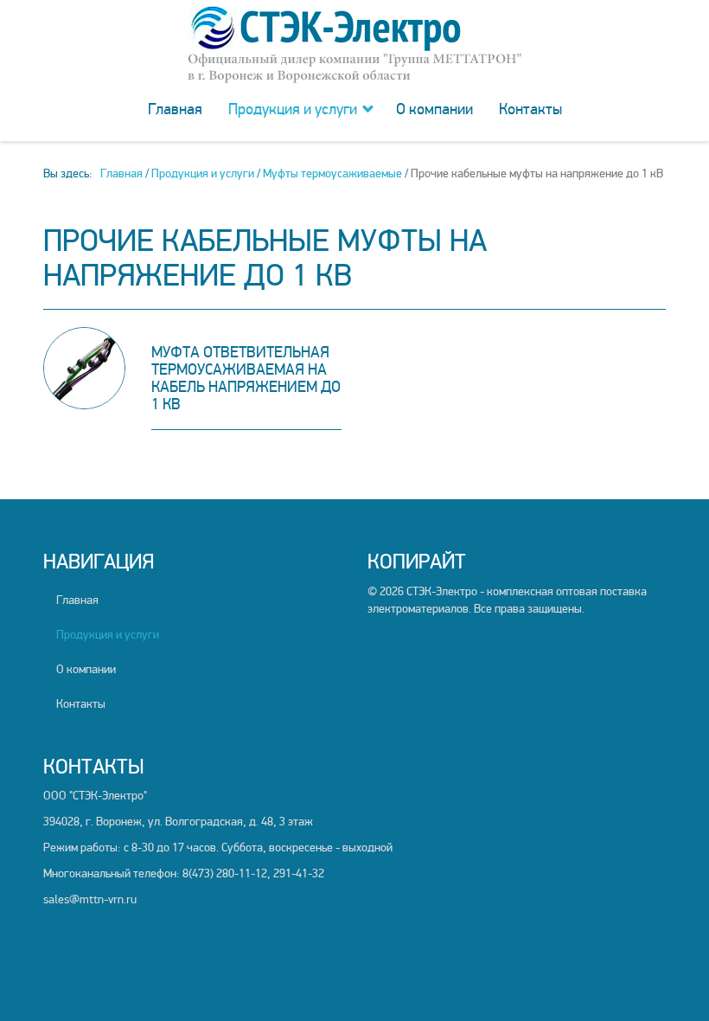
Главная (175, 109)
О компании (434, 109)
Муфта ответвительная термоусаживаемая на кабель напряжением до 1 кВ (246, 378)
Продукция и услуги (292, 109)
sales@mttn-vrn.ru (90, 899)
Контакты (530, 109)
